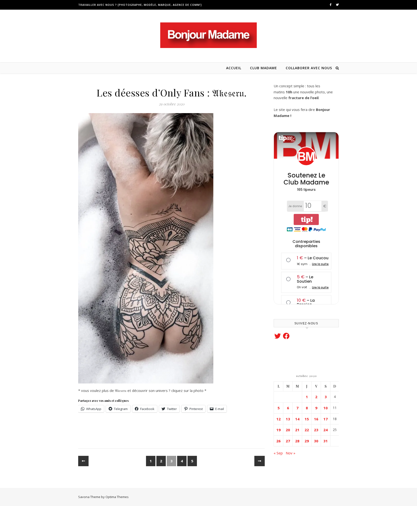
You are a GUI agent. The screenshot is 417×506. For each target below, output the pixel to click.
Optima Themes (117, 497)
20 (288, 429)
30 (316, 440)
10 (325, 407)
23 (316, 429)
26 (278, 440)
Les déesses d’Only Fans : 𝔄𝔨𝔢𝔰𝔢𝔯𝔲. (171, 92)
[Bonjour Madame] (208, 35)
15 (307, 419)
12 (278, 419)
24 (325, 429)
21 (297, 429)
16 (316, 419)
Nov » (290, 453)
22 (307, 429)
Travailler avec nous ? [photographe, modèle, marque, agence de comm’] (140, 5)
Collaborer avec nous (309, 68)
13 (288, 419)
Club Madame (263, 68)
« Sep (278, 453)
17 (325, 419)
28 (297, 440)
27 (288, 440)
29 (307, 440)
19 (278, 429)
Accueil (233, 68)
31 (325, 440)
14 (297, 419)
